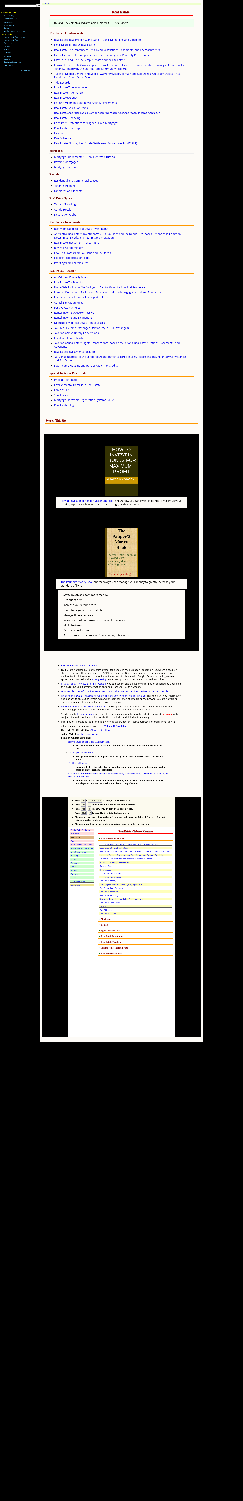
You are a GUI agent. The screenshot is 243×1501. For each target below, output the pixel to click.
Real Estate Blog (64, 405)
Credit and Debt (11, 19)
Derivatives (75, 863)
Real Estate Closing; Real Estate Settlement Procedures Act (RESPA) (95, 143)
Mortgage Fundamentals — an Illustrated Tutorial (85, 157)
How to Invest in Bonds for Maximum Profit (87, 501)
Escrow (58, 133)
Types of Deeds (106, 866)
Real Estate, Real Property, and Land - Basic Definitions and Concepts (129, 844)
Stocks (7, 59)
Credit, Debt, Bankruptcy (81, 830)
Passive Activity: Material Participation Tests (81, 297)
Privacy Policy (99, 679)
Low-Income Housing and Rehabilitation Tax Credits (86, 365)
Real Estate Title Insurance (70, 87)
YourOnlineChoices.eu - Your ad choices (83, 706)
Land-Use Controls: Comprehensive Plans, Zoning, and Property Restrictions (101, 55)
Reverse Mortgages (66, 162)
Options (7, 56)
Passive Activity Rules (67, 307)
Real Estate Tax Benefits (68, 282)
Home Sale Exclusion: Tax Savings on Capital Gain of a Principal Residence (99, 287)
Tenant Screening (65, 186)
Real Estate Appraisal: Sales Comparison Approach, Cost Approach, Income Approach (107, 113)
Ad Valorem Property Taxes (71, 277)
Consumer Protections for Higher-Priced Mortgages (86, 123)
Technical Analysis (12, 62)
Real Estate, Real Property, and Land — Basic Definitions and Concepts (98, 40)
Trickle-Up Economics (78, 763)
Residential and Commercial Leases (76, 180)
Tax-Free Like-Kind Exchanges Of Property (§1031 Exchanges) (91, 328)
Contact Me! (25, 70)
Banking (8, 43)
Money (58, 4)
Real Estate (9, 25)
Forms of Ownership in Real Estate (114, 862)
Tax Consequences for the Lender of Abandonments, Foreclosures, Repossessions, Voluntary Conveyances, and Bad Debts (120, 358)
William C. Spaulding (115, 726)
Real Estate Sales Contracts (71, 108)
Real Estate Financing (67, 118)
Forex (6, 49)
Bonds (7, 46)
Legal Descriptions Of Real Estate (74, 45)
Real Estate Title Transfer (69, 92)
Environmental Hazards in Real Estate (77, 385)
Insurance (8, 22)
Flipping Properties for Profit (72, 258)
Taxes (6, 28)
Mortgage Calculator (67, 167)
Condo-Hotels (62, 209)
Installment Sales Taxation (70, 338)
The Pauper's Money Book (77, 582)
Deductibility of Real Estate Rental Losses (79, 323)
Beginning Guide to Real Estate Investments (81, 229)
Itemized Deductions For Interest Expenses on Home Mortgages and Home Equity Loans (109, 292)
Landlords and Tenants (68, 191)
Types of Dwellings (65, 204)
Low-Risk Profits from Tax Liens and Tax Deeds (82, 253)
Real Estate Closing (108, 913)
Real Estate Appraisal (109, 891)
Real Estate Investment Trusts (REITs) (77, 242)
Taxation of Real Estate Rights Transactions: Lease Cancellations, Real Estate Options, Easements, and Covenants (117, 344)
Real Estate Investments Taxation (74, 352)
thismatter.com (85, 714)
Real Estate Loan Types (68, 128)
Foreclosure (61, 390)
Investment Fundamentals (15, 37)
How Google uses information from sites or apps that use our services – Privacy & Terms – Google (114, 691)
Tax (72, 841)
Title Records (62, 82)
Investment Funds (12, 40)
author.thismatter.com (88, 734)
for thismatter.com (79, 665)
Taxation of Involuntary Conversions (76, 333)
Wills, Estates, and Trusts (15, 31)
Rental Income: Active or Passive (74, 312)
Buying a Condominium (68, 248)
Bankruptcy (9, 15)
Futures (7, 53)
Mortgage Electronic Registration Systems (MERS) (84, 400)
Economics (9, 65)
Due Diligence (62, 138)
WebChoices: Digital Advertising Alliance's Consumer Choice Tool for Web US (103, 695)
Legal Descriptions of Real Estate (114, 848)
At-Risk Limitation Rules (68, 302)
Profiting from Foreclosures (71, 263)
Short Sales (61, 395)
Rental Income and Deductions (73, 317)
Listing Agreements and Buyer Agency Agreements (85, 103)
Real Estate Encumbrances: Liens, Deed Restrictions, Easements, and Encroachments (107, 50)
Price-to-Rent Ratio (66, 380)
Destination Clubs (65, 214)
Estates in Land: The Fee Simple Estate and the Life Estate (89, 60)
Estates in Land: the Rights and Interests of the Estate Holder (126, 858)
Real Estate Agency (65, 97)
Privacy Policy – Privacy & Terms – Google (83, 683)
